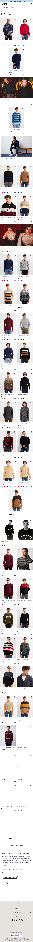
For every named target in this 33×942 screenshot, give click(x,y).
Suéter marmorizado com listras (24, 571)
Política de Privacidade (8, 939)
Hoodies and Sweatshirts (10, 877)
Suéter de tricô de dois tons (16, 512)
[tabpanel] (16, 58)
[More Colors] (26, 45)
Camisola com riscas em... (7, 777)
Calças (5, 882)
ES (15, 927)
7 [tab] (22, 431)
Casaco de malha (21, 688)
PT (18, 927)
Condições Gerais (11, 940)
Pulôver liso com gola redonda (24, 41)
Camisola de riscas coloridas (7, 747)
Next (14, 28)
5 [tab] (21, 19)
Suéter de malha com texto (7, 541)
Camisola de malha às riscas (24, 217)
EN (21, 927)
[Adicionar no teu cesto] (15, 45)
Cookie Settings (25, 939)
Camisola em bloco (21, 747)
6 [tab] (5, 166)
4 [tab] (4, 19)
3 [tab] (3, 19)
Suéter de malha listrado (23, 364)
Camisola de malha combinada (24, 600)
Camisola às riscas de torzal (23, 777)
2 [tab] (2, 19)
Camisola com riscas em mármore (17, 836)
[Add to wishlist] (15, 19)
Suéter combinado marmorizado (25, 305)
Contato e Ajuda (16, 904)
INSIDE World (16, 912)
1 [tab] (18, 19)
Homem (16, 4)
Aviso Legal (18, 940)
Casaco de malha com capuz (8, 217)
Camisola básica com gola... (7, 158)
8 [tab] (23, 667)
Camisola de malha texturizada (24, 629)
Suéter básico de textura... (23, 453)
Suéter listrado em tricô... (7, 453)
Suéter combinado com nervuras (9, 600)
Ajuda (16, 908)
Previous (1, 28)
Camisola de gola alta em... (23, 276)
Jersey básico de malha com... (8, 99)
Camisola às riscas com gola (24, 718)
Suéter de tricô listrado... (7, 41)
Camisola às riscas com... (7, 806)
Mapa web (23, 940)
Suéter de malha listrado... (15, 129)
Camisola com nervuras (22, 806)
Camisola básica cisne (6, 247)
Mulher (11, 4)
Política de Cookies (17, 939)
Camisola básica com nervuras (16, 70)
